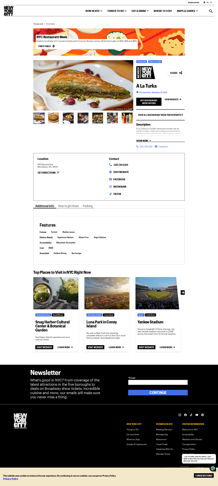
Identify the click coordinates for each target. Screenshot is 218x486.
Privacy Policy (10, 479)
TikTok (117, 193)
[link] (137, 430)
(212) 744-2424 (121, 164)
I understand (203, 475)
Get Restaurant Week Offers (148, 102)
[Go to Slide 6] (112, 118)
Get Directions (47, 172)
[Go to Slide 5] (98, 118)
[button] (94, 11)
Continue (158, 392)
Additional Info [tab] (44, 206)
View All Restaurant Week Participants (159, 114)
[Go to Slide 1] (39, 118)
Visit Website (121, 171)
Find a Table (44, 46)
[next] (183, 292)
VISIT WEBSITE (44, 347)
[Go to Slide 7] (127, 118)
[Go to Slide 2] (54, 118)
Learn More (64, 347)
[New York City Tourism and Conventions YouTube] (196, 415)
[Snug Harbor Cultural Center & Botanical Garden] (55, 293)
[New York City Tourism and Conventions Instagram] (179, 415)
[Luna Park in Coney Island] (106, 293)
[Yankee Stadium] (158, 293)
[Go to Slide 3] (68, 118)
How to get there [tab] (68, 206)
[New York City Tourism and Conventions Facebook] (185, 415)
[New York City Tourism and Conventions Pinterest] (202, 415)
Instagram (119, 186)
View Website (172, 99)
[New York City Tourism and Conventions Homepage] (20, 421)
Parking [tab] (88, 206)
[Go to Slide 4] (83, 118)
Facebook (119, 179)
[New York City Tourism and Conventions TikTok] (191, 415)
